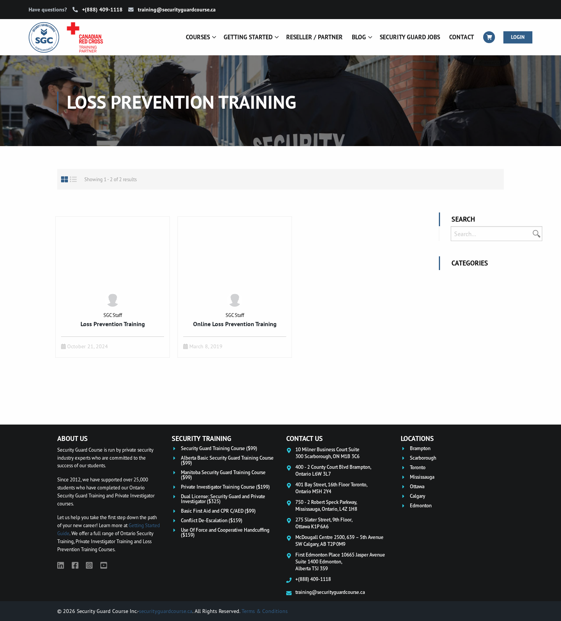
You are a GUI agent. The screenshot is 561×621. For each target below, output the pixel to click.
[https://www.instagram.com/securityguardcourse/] (89, 565)
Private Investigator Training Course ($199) (225, 486)
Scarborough (423, 457)
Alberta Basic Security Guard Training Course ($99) (227, 460)
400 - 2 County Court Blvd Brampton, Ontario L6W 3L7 (333, 470)
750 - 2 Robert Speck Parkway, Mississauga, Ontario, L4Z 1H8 (326, 505)
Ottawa (417, 486)
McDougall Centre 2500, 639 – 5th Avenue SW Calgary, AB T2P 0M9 (339, 540)
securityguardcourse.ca (165, 611)
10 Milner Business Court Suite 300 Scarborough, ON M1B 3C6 (327, 452)
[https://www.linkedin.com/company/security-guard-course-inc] (60, 565)
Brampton (420, 448)
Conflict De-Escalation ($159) (211, 520)
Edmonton (421, 505)
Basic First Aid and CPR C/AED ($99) (218, 510)
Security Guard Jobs (410, 37)
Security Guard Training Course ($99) (219, 448)
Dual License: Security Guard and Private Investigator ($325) (223, 499)
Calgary (417, 496)
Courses (198, 37)
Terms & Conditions (265, 611)
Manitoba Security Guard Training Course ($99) (223, 475)
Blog (359, 37)
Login (518, 37)
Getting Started (248, 37)
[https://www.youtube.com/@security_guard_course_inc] (103, 565)
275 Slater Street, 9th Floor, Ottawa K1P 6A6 (324, 522)
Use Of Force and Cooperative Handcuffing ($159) (225, 532)
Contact (461, 37)
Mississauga (422, 477)
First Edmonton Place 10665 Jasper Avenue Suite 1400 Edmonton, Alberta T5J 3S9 (340, 561)
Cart (489, 37)
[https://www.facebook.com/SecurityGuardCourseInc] (75, 565)
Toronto (418, 467)
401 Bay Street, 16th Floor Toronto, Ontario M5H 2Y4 (331, 487)
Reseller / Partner (314, 37)
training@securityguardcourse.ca (176, 9)
